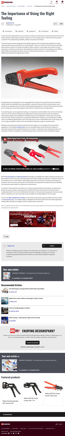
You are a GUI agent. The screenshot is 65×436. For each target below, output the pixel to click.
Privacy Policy (23, 428)
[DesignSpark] (6, 424)
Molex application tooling (16, 198)
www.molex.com (8, 199)
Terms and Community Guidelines (35, 428)
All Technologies (21, 6)
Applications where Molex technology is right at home (26, 298)
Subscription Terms (50, 428)
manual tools (21, 127)
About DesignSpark (5, 428)
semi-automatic (9, 177)
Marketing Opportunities (15, 431)
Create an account (32, 343)
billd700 (13, 321)
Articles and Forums (11, 6)
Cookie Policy (15, 428)
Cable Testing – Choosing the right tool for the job (24, 317)
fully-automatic (22, 177)
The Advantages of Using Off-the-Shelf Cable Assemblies (26, 289)
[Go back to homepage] (7, 2)
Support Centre (4, 431)
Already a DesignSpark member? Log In (32, 347)
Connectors (29, 6)
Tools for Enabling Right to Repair (19, 308)
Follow (48, 246)
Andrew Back (15, 311)
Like (6, 236)
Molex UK (11, 23)
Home (3, 6)
